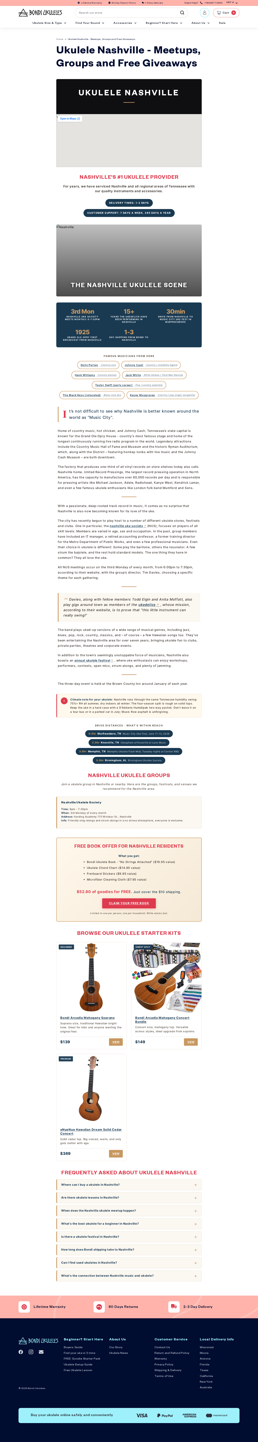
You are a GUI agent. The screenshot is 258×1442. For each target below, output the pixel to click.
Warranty (160, 1359)
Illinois (204, 1353)
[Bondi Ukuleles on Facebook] (21, 1352)
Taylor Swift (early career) (129, 385)
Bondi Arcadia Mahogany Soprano (87, 1018)
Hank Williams (96, 375)
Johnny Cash (151, 365)
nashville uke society (126, 526)
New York (206, 1382)
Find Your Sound (88, 23)
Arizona (205, 1359)
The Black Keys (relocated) (92, 395)
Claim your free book (129, 903)
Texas (204, 1370)
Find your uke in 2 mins (79, 1353)
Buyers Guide (73, 1347)
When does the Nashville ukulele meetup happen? (98, 1210)
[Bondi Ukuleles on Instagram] (31, 1351)
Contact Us (162, 1347)
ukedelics (147, 605)
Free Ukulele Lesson (78, 1370)
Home (59, 39)
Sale (222, 23)
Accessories (123, 23)
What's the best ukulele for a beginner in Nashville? (100, 1223)
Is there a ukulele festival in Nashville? (90, 1236)
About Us (199, 23)
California (206, 1376)
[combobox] (131, 12)
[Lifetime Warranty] (24, 1307)
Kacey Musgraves (162, 395)
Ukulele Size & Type (47, 23)
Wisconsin (207, 1347)
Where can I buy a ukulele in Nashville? (90, 1184)
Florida (204, 1365)
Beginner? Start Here (162, 23)
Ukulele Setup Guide (78, 1365)
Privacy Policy (163, 1365)
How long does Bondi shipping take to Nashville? (97, 1249)
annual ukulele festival (92, 660)
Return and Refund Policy (171, 1353)
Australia (206, 1387)
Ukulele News (118, 1353)
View (115, 1041)
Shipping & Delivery (168, 1370)
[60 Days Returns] (99, 1307)
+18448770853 (213, 3)
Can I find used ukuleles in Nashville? (89, 1262)
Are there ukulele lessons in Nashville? (90, 1197)
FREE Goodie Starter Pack (82, 1359)
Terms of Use (164, 1376)
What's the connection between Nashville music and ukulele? (107, 1275)
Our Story (116, 1347)
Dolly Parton (98, 365)
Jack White (154, 375)
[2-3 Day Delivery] (174, 1307)
